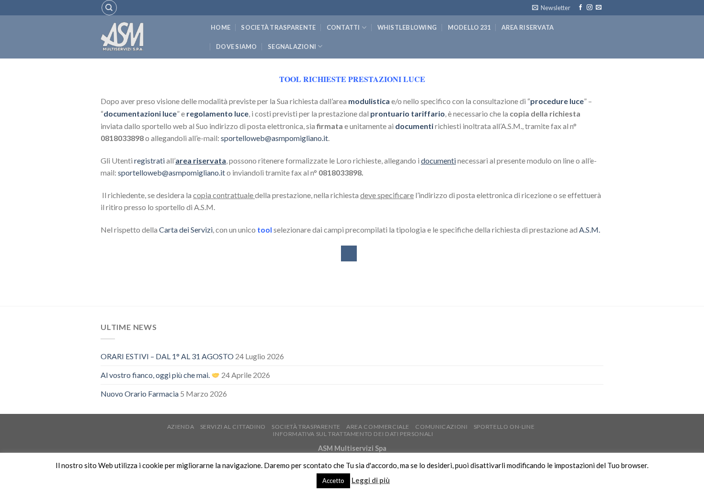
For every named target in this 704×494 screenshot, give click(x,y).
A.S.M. (589, 229)
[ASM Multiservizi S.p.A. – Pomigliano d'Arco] (148, 37)
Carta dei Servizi (186, 229)
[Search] (109, 7)
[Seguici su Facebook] (580, 7)
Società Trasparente (278, 27)
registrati (149, 160)
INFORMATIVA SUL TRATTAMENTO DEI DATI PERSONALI (353, 433)
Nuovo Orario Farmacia (140, 393)
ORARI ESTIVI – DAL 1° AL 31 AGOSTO (167, 356)
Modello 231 (469, 27)
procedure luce (557, 101)
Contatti (343, 27)
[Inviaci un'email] (599, 7)
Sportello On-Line (504, 426)
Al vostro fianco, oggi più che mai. (156, 374)
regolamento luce (217, 113)
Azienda (180, 426)
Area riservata (527, 27)
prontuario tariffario (407, 113)
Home (220, 27)
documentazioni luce (140, 113)
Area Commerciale (377, 426)
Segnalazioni (292, 46)
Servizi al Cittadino (233, 426)
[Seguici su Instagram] (589, 7)
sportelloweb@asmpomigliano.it (274, 137)
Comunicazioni (441, 426)
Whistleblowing (407, 27)
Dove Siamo (236, 46)
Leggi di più (371, 480)
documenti (414, 125)
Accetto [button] (333, 480)
